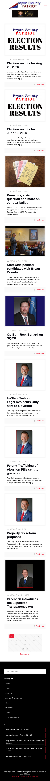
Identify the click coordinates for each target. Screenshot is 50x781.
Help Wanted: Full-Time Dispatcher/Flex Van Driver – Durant (24, 750)
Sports (7, 712)
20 (34, 645)
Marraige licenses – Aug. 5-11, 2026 (18, 756)
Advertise (8, 693)
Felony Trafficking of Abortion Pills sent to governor (22, 469)
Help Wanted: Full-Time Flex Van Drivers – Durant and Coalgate (25, 742)
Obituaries (9, 708)
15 (11, 645)
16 (16, 645)
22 (23, 649)
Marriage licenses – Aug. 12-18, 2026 (19, 735)
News (7, 703)
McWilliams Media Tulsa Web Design (25, 776)
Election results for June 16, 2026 (21, 131)
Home (7, 684)
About (7, 688)
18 (25, 645)
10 (20, 640)
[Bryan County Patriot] (25, 5)
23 (27, 649)
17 (20, 645)
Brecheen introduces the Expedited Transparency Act (22, 602)
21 (38, 645)
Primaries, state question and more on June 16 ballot (23, 198)
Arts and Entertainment (13, 698)
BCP (11, 59)
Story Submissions (12, 717)
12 (29, 640)
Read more (40, 84)
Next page (23, 654)
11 (25, 640)
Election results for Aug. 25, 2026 (17, 729)
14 (38, 640)
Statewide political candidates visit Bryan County (23, 268)
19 (29, 645)
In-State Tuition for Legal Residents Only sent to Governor (23, 401)
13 (34, 640)
